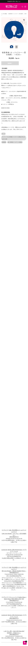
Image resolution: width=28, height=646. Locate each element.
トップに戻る (4, 13)
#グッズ (3, 133)
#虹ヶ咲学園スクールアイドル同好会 (15, 142)
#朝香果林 (4, 142)
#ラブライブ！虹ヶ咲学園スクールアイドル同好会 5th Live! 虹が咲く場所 (13, 138)
